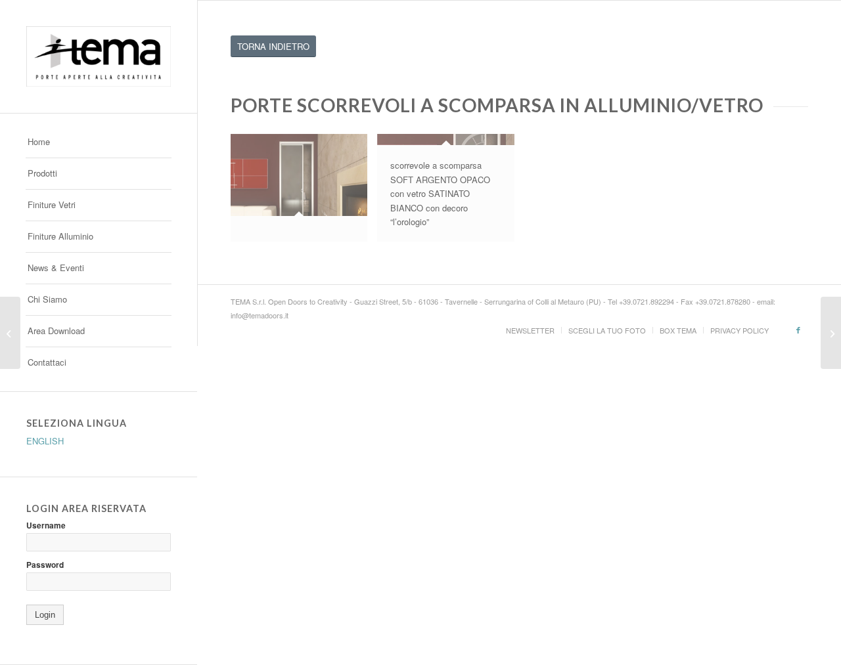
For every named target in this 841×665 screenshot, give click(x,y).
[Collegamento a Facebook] (798, 329)
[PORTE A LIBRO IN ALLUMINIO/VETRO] (10, 333)
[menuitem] (98, 142)
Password (45, 564)
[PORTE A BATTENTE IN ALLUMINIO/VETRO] (831, 333)
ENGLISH (45, 441)
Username (46, 525)
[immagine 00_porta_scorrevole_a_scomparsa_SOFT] (304, 192)
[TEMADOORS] (98, 56)
